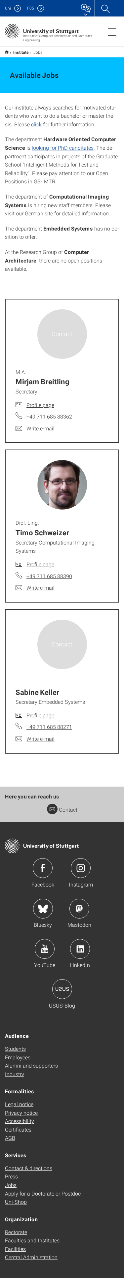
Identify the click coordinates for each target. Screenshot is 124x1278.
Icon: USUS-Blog (62, 989)
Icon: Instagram (81, 868)
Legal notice (19, 1104)
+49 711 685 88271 (49, 726)
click (36, 124)
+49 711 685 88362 (49, 416)
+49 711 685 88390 (49, 576)
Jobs (11, 1184)
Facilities (15, 1248)
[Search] (105, 8)
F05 (30, 8)
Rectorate (16, 1232)
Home (7, 52)
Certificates (18, 1129)
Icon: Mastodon (79, 909)
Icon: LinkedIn (80, 949)
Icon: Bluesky (43, 909)
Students (15, 1048)
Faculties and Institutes (32, 1240)
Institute (21, 52)
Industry (14, 1074)
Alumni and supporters (31, 1065)
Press (11, 1176)
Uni (8, 8)
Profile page (40, 404)
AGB (10, 1137)
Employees (17, 1057)
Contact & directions (28, 1168)
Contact (68, 809)
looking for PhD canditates (63, 147)
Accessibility (19, 1120)
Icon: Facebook (43, 868)
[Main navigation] (112, 32)
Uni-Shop (16, 1201)
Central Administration (31, 1257)
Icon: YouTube (45, 949)
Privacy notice (21, 1112)
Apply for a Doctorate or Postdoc (43, 1193)
